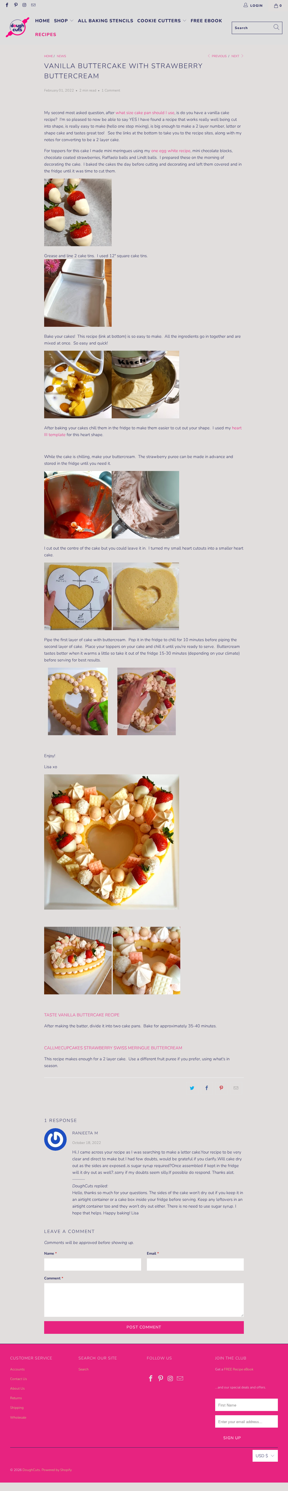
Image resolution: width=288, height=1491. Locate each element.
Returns (16, 1398)
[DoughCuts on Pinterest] (15, 5)
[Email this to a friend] (236, 1088)
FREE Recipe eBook (238, 1369)
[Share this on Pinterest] (221, 1088)
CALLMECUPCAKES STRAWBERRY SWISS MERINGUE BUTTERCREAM (113, 1048)
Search (83, 1369)
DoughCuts (31, 1470)
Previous (219, 56)
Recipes (45, 35)
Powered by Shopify (57, 1470)
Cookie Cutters (159, 21)
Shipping (17, 1407)
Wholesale (18, 1417)
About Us (17, 1388)
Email (153, 1253)
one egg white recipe (170, 151)
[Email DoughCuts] (33, 5)
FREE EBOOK (206, 21)
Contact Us (18, 1379)
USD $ (262, 1456)
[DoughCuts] (18, 28)
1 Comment (111, 90)
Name (50, 1253)
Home (42, 21)
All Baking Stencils (105, 21)
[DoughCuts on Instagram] (24, 5)
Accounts (17, 1369)
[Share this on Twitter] (192, 1088)
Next (235, 56)
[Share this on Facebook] (207, 1088)
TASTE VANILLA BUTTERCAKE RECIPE (82, 1015)
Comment (53, 1278)
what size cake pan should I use (145, 112)
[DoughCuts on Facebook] (6, 5)
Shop (61, 21)
